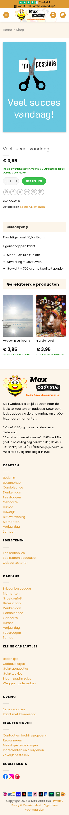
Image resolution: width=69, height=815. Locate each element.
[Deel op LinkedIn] (41, 192)
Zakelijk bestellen (16, 755)
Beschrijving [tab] (17, 227)
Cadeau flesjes (14, 664)
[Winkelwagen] (63, 15)
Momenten (38, 206)
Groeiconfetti (13, 598)
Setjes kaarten (14, 709)
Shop (20, 30)
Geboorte (10, 502)
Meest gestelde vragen (20, 745)
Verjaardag (11, 526)
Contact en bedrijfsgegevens (25, 735)
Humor (8, 507)
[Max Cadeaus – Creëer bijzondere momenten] (29, 15)
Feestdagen (12, 497)
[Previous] (3, 329)
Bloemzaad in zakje (17, 678)
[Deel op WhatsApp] (6, 192)
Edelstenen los (14, 553)
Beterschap (12, 482)
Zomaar (9, 531)
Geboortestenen (15, 563)
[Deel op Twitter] (20, 192)
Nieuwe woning (14, 517)
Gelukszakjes (12, 673)
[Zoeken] (53, 15)
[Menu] (6, 15)
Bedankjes (10, 659)
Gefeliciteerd (45, 341)
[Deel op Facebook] (13, 192)
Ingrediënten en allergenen (23, 750)
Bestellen (34, 181)
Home (7, 30)
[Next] (66, 329)
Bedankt (9, 478)
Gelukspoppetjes (16, 668)
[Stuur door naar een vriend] (27, 192)
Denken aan (12, 492)
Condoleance (13, 487)
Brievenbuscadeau (17, 588)
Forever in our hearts (16, 341)
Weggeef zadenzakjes (19, 683)
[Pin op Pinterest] (34, 192)
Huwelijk (9, 512)
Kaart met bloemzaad (19, 714)
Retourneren (12, 740)
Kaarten (25, 206)
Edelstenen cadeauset (20, 558)
